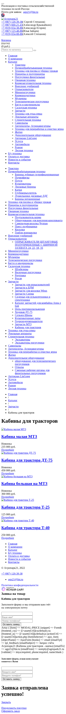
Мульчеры (21, 98)
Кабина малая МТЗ (19, 436)
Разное (19, 147)
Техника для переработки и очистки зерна (39, 129)
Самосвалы (21, 122)
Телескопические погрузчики (32, 101)
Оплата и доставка (19, 156)
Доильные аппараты (26, 116)
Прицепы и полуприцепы (30, 74)
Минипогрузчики (25, 92)
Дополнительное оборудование (33, 135)
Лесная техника (24, 150)
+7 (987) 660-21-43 (12, 24)
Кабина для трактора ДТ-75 (26, 460)
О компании (15, 58)
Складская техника (26, 107)
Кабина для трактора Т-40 (25, 527)
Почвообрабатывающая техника (33, 67)
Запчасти (20, 110)
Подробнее (7, 449)
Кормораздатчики (25, 95)
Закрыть (6, 702)
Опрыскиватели (24, 89)
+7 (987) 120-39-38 (12, 21)
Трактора (20, 64)
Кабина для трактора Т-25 (25, 507)
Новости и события (19, 159)
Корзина (6, 40)
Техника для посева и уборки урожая (36, 70)
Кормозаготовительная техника (33, 83)
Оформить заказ (10, 711)
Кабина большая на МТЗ (24, 483)
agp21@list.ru (30, 12)
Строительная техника (28, 119)
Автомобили (22, 144)
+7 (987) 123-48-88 (12, 31)
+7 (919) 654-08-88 (12, 34)
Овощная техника (25, 80)
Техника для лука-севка (28, 113)
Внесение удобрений (27, 86)
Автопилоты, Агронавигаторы (33, 125)
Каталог (12, 61)
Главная (12, 55)
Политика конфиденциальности (19, 585)
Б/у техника (15, 153)
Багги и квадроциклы (27, 104)
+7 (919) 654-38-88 (12, 27)
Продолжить (14, 708)
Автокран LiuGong (26, 138)
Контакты (13, 162)
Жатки (19, 132)
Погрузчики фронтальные (30, 77)
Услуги (19, 141)
